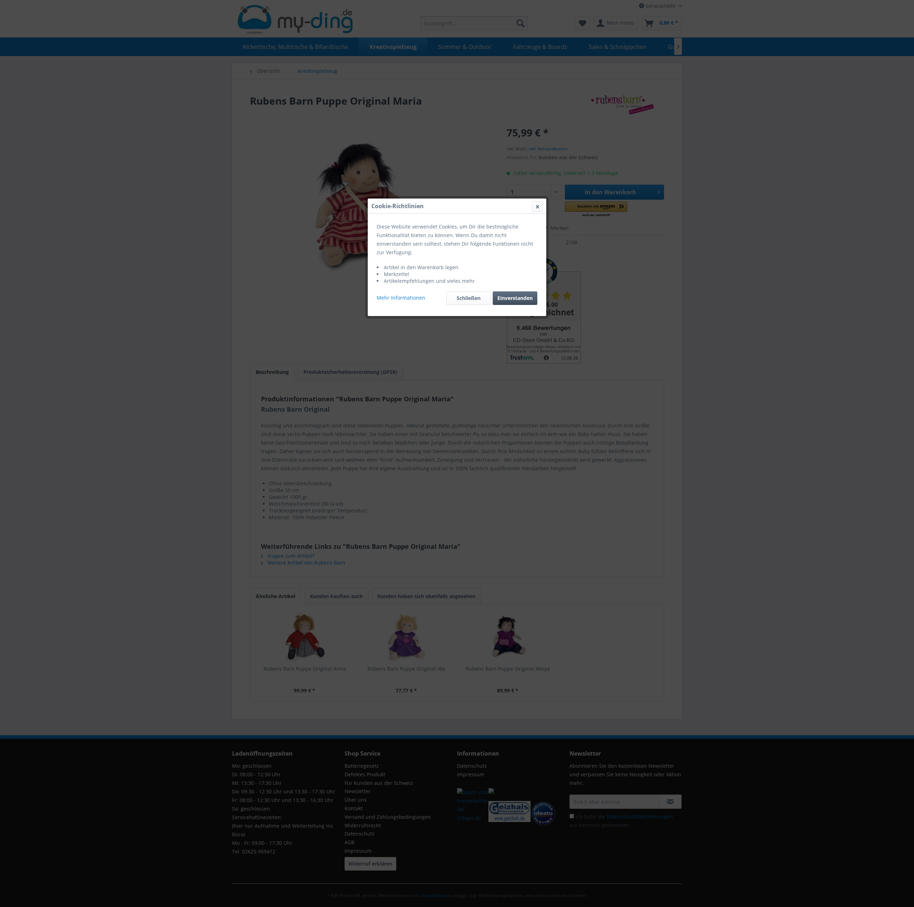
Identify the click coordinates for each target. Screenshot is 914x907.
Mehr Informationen (401, 297)
